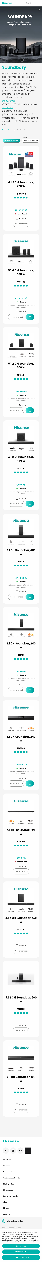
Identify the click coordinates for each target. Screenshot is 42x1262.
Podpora (6, 1214)
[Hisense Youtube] (20, 1150)
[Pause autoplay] (39, 9)
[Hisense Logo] (21, 1141)
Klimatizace (8, 1190)
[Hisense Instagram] (13, 1150)
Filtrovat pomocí (12, 141)
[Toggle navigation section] (39, 1160)
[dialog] (21, 1245)
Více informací (21, 224)
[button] (30, 317)
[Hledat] (34, 3)
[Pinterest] (28, 1150)
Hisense (6, 1208)
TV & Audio (7, 1160)
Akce (5, 1202)
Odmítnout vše (21, 1252)
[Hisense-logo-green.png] (12, 3)
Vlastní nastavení (21, 1257)
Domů (4, 130)
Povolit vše (21, 1246)
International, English (15, 1221)
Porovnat (22, 218)
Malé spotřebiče (9, 1184)
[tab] (17, 60)
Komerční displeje (10, 1196)
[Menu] (38, 3)
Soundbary (11, 130)
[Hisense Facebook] (6, 1150)
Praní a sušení (9, 1172)
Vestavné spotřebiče (11, 1178)
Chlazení (6, 1166)
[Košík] (31, 3)
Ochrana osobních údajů (11, 1228)
